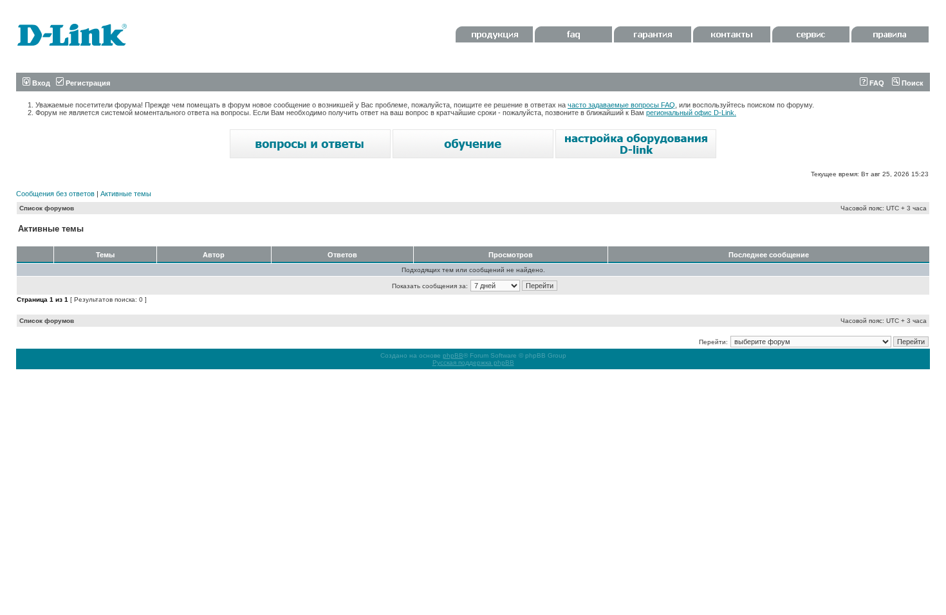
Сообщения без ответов (55, 193)
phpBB (453, 355)
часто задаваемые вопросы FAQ (621, 105)
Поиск (911, 83)
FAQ (875, 83)
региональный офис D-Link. (691, 112)
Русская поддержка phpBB (473, 362)
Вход (40, 83)
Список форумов (46, 208)
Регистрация (87, 83)
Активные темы (125, 193)
